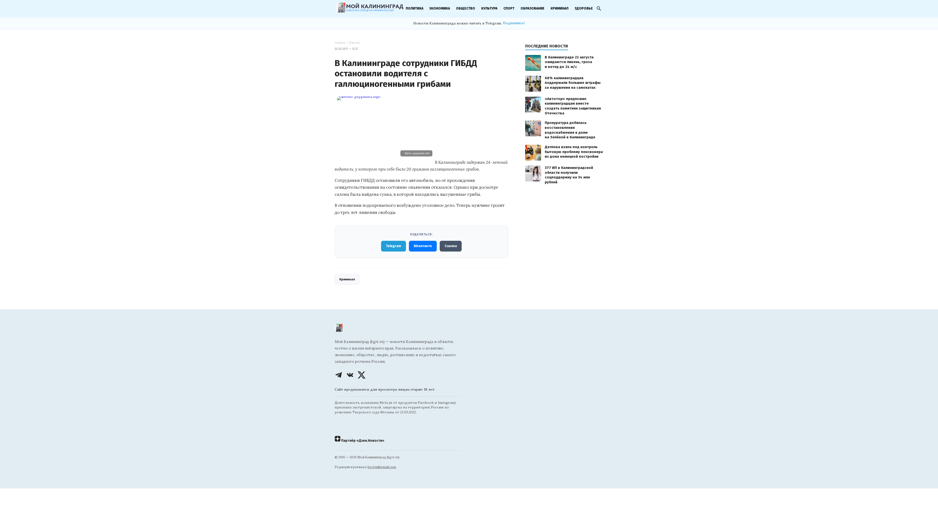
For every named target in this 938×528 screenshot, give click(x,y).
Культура (489, 8)
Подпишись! (514, 23)
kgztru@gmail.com (382, 467)
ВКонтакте (423, 246)
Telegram (393, 246)
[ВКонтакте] (350, 375)
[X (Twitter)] (361, 375)
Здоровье (584, 8)
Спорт (508, 8)
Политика (414, 8)
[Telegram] (338, 375)
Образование (532, 8)
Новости (354, 42)
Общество (465, 8)
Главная (340, 42)
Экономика (439, 8)
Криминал (559, 8)
